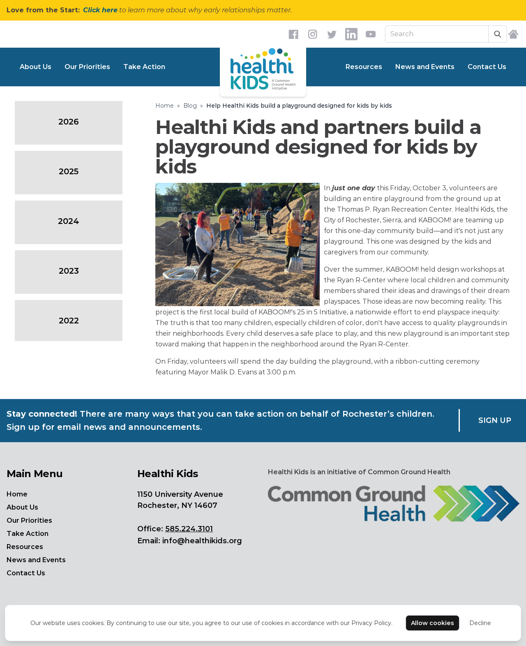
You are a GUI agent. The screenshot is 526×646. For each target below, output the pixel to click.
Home (164, 105)
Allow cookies (432, 623)
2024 (68, 221)
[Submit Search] (498, 34)
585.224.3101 (189, 528)
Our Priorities (87, 67)
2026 (68, 122)
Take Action (144, 67)
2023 (69, 271)
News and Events (424, 67)
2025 (68, 171)
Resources (364, 67)
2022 (69, 320)
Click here (100, 10)
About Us (35, 67)
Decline (480, 623)
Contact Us (487, 67)
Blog (190, 105)
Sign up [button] (494, 420)
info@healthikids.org (202, 540)
